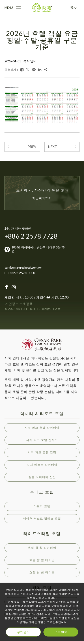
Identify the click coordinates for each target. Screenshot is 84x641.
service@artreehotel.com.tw (22, 267)
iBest (56, 309)
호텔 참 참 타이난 (42, 560)
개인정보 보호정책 (19, 304)
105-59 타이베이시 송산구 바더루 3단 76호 (38, 249)
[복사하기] (46, 70)
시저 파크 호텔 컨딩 (42, 452)
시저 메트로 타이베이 (42, 464)
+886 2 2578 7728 (31, 236)
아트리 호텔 (42, 506)
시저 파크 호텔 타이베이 (42, 427)
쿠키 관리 (23, 632)
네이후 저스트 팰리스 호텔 (42, 518)
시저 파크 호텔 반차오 (42, 440)
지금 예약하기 (42, 198)
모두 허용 (60, 632)
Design (46, 309)
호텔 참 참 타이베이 (42, 547)
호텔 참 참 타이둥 (42, 572)
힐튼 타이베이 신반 (42, 477)
